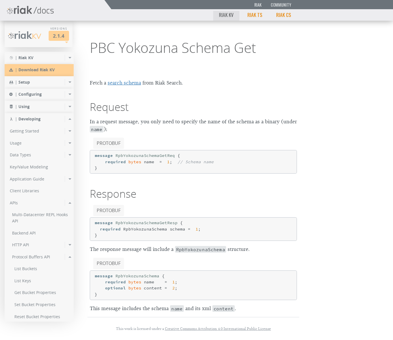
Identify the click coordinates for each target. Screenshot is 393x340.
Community (281, 5)
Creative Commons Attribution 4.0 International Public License (218, 328)
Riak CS (283, 14)
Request (109, 107)
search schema (124, 83)
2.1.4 (58, 35)
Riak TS (254, 14)
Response (113, 194)
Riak (258, 5)
